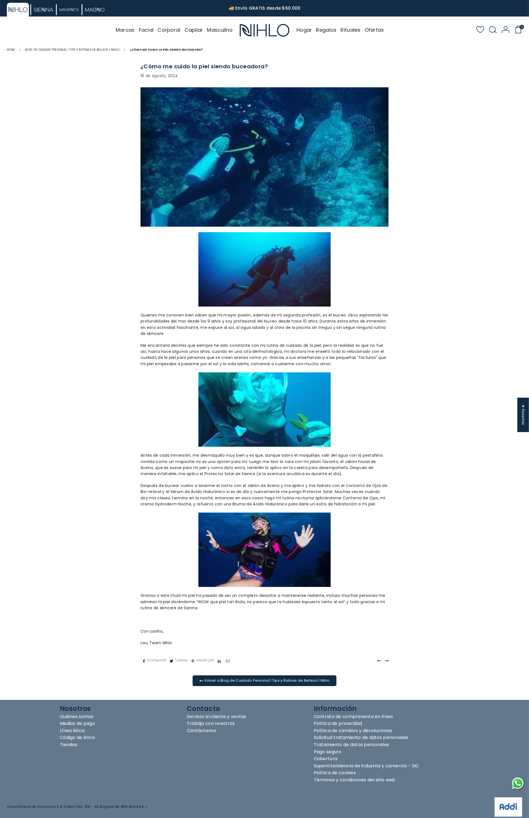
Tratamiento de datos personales (351, 744)
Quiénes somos (77, 716)
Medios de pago (77, 723)
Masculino (220, 29)
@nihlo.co (197, 773)
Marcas (125, 29)
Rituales (350, 29)
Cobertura (326, 758)
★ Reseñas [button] (523, 415)
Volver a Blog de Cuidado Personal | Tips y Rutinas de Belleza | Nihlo (266, 680)
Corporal (169, 29)
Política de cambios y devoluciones (353, 730)
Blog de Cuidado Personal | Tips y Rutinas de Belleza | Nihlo (72, 50)
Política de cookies (335, 773)
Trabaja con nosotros (211, 723)
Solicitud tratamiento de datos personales (361, 737)
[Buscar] (493, 30)
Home (11, 50)
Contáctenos (201, 730)
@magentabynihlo (210, 782)
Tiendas (68, 744)
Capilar (194, 29)
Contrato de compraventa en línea (353, 716)
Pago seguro (328, 752)
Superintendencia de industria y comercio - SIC (366, 766)
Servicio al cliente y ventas (216, 716)
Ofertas (374, 29)
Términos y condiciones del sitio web (354, 780)
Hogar (304, 29)
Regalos (326, 29)
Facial (146, 29)
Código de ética (77, 737)
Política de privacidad (338, 723)
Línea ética (72, 730)
